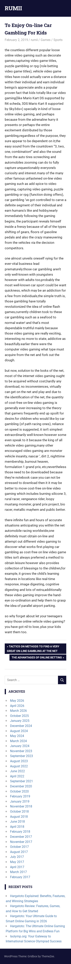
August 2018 (19, 816)
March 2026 (18, 711)
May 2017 (17, 862)
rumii (34, 40)
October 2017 (19, 847)
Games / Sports (52, 40)
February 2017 (20, 877)
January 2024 (19, 746)
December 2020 (21, 786)
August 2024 (19, 731)
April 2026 (17, 706)
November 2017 (21, 842)
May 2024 (17, 736)
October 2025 (19, 716)
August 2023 (19, 761)
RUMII (13, 8)
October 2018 (19, 811)
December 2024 (21, 726)
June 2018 (17, 821)
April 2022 (17, 776)
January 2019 (19, 801)
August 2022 (19, 766)
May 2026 (17, 701)
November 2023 (21, 751)
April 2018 (17, 827)
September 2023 (21, 756)
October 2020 (19, 791)
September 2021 (21, 781)
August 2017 (19, 852)
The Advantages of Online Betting (36, 658)
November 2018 (21, 806)
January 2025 (19, 721)
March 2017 (18, 872)
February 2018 (20, 831)
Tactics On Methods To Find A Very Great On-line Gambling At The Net (33, 648)
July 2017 (17, 857)
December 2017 (21, 837)
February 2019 (20, 796)
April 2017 (17, 867)
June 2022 (17, 771)
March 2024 (18, 741)
